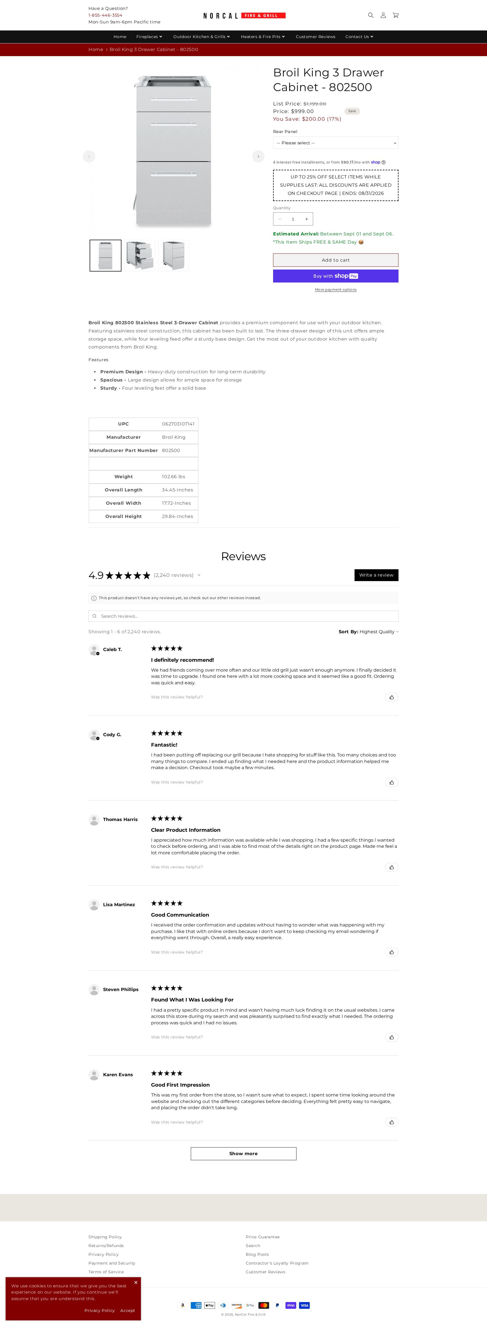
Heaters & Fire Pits (260, 36)
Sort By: (348, 631)
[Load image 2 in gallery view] (139, 255)
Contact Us (357, 36)
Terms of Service (106, 1271)
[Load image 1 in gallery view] (105, 255)
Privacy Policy (103, 1254)
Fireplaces (147, 36)
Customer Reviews (316, 36)
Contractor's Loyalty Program (277, 1263)
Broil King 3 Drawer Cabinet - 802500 (154, 49)
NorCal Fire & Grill (250, 1314)
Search (253, 1245)
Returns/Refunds (106, 1245)
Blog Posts (257, 1254)
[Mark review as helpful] (392, 697)
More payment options (336, 289)
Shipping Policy (105, 1236)
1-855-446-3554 (105, 15)
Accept (127, 1310)
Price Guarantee (263, 1236)
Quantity (281, 208)
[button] (371, 15)
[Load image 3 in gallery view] (173, 255)
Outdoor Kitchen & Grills (199, 36)
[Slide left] (89, 156)
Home (120, 36)
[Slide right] (258, 156)
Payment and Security (112, 1263)
